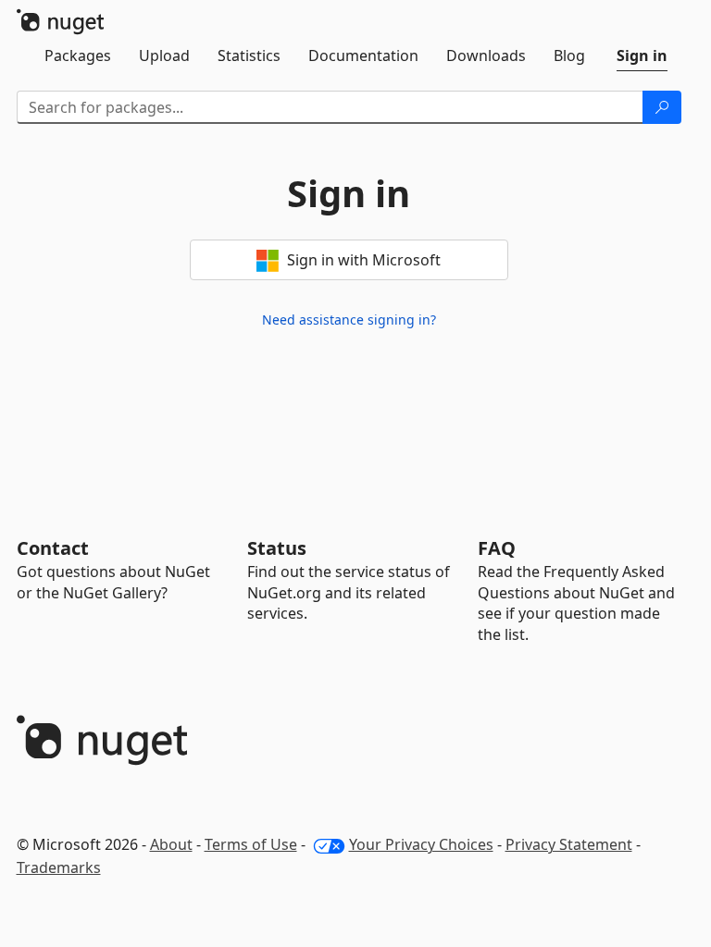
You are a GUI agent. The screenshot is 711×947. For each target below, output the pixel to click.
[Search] (661, 107)
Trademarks (59, 867)
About (171, 844)
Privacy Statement (568, 844)
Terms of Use (251, 844)
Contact (53, 547)
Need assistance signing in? (349, 319)
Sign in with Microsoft (362, 260)
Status (276, 547)
